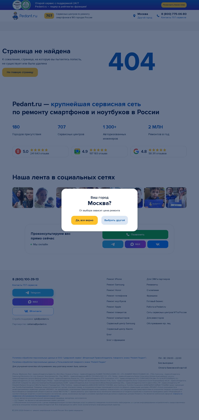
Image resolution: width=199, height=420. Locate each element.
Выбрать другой (114, 220)
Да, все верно (84, 220)
